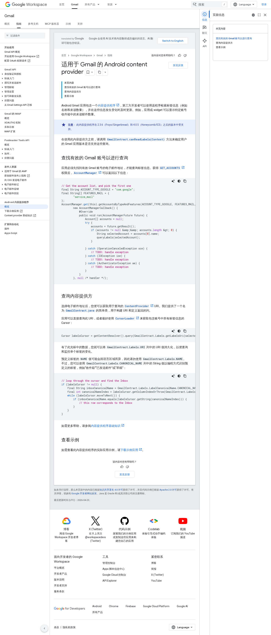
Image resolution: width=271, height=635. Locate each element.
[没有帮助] (185, 55)
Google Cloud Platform (156, 606)
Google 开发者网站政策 (84, 493)
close (265, 15)
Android (97, 606)
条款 (56, 627)
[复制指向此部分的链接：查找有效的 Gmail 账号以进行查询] (132, 158)
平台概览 (59, 567)
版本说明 (59, 579)
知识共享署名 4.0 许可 (111, 489)
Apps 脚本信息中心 (114, 568)
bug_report (253, 15)
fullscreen (259, 15)
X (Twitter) (157, 574)
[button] (24, 74)
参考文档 (33, 23)
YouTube (156, 580)
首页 (61, 4)
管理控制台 (109, 562)
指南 (18, 23)
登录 (264, 4)
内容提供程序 (106, 105)
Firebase (131, 606)
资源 (109, 4)
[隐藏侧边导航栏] (44, 628)
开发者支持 (60, 585)
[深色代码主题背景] (179, 181)
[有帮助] (179, 55)
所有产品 (90, 4)
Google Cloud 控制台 (114, 574)
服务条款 (59, 591)
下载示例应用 (129, 450)
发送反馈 (178, 65)
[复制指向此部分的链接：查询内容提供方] (96, 296)
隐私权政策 (69, 627)
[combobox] (209, 4)
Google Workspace (81, 55)
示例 (68, 23)
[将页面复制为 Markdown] (99, 72)
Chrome (113, 606)
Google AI (182, 606)
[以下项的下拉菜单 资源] (116, 4)
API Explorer (110, 580)
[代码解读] (173, 181)
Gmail (74, 4)
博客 (153, 562)
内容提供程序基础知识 (105, 426)
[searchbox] (24, 36)
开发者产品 (60, 573)
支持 (80, 23)
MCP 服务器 (52, 23)
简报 (153, 568)
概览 (7, 23)
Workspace (36, 4)
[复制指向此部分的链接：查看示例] (82, 440)
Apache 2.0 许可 (168, 489)
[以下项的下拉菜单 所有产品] (99, 4)
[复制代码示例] (185, 181)
